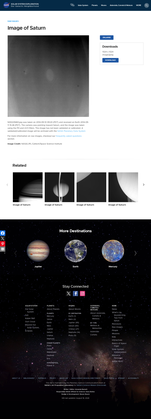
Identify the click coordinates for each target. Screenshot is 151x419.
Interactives (117, 340)
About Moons (75, 309)
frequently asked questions (69, 136)
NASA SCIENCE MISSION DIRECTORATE (85, 378)
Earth (75, 267)
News (114, 309)
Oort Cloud (30, 322)
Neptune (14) (74, 332)
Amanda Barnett (81, 389)
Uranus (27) (74, 329)
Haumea (50, 355)
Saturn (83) (74, 326)
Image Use (64, 378)
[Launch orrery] (72, 6)
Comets (93, 335)
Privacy (53, 378)
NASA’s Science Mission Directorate (91, 385)
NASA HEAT (117, 361)
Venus (49, 319)
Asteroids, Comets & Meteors (95, 308)
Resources (116, 324)
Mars (49, 326)
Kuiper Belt (30, 318)
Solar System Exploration (25, 3)
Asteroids (94, 332)
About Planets (53, 309)
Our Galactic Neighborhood (25, 7)
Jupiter (38, 267)
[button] (138, 5)
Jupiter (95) (74, 323)
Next (144, 185)
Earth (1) (72, 316)
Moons (72, 306)
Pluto (49, 346)
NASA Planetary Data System (71, 131)
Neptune (50, 339)
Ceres (49, 349)
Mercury (113, 267)
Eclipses (28, 331)
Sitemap (121, 378)
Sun (26, 315)
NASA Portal (109, 378)
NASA (7, 5)
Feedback (42, 378)
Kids (114, 337)
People (115, 330)
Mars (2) (72, 319)
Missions (116, 334)
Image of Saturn (21, 205)
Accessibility (133, 378)
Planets (50, 306)
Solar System (31, 306)
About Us (16, 378)
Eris (48, 359)
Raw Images (13, 21)
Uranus (50, 335)
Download (110, 60)
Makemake (51, 352)
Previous (7, 185)
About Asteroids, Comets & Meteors (97, 316)
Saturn (50, 332)
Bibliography (29, 378)
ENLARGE (107, 37)
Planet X (50, 366)
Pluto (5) (72, 335)
